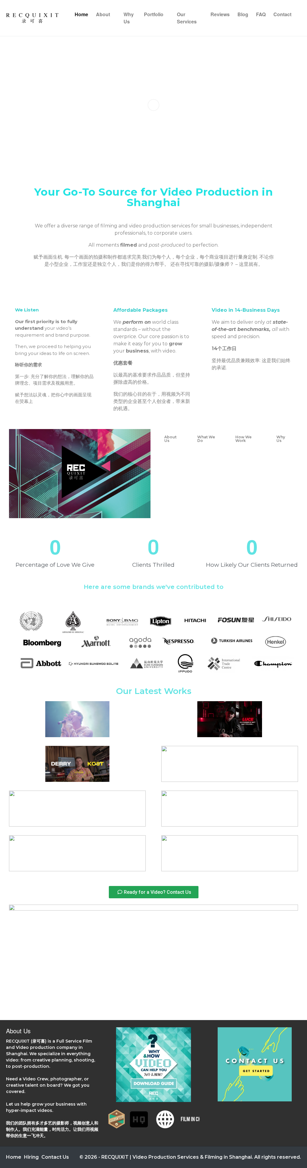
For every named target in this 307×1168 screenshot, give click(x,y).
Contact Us (55, 1157)
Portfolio (153, 14)
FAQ (261, 14)
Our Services (187, 18)
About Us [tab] (170, 439)
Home (81, 14)
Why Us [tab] (280, 439)
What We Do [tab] (206, 439)
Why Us (129, 18)
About (103, 14)
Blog (242, 14)
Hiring (31, 1157)
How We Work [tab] (243, 439)
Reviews (220, 14)
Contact (282, 14)
